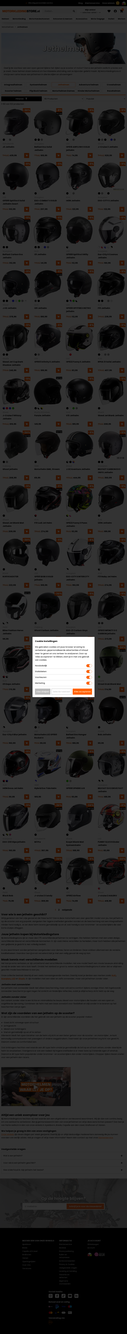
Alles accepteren (82, 691)
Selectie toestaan (61, 691)
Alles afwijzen (42, 691)
